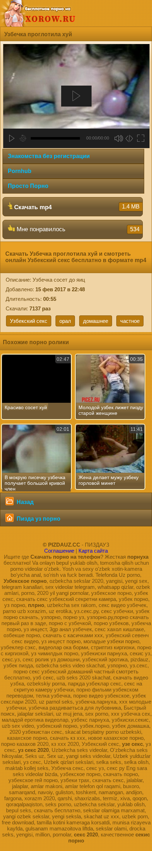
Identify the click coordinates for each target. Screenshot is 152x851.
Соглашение (59, 551)
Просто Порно (28, 186)
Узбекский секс (28, 321)
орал (65, 321)
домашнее (95, 321)
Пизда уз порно (37, 519)
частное (130, 321)
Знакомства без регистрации (49, 156)
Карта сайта (93, 551)
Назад (24, 502)
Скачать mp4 (76, 207)
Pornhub (19, 171)
